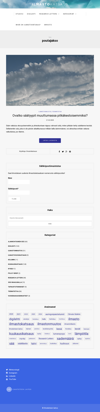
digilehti (14, 319)
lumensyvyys (59, 334)
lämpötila (81, 334)
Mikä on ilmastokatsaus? (28, 25)
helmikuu (52, 319)
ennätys (26, 319)
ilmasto (73, 319)
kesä (59, 328)
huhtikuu (62, 319)
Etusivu (19, 14)
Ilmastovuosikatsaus (17, 255)
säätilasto (23, 343)
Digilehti (31, 14)
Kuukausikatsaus (15, 264)
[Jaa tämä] (59, 152)
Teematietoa (57, 111)
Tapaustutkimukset (16, 287)
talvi (33, 343)
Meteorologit (14, 370)
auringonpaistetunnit (54, 314)
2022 (26, 314)
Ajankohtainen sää (16, 241)
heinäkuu (36, 319)
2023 (33, 314)
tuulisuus (64, 343)
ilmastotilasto (70, 324)
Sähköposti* (13, 189)
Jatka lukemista (50, 140)
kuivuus (86, 329)
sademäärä (65, 339)
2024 (40, 314)
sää (11, 343)
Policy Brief (13, 273)
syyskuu (87, 338)
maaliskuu (12, 338)
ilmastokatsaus (21, 324)
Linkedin (12, 376)
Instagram (13, 373)
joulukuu (36, 329)
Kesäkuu (68, 329)
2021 (19, 314)
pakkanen (32, 338)
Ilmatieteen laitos (16, 329)
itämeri (28, 329)
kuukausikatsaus (21, 334)
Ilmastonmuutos (45, 111)
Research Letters (48, 14)
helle (44, 319)
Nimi (10, 178)
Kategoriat (68, 14)
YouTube (12, 379)
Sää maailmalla (15, 282)
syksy (79, 339)
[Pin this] (70, 152)
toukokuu (53, 343)
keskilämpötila (48, 329)
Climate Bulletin (74, 314)
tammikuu (43, 343)
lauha (39, 334)
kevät (77, 328)
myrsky (22, 339)
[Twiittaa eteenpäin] (63, 152)
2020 (11, 314)
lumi (69, 334)
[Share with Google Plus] (66, 152)
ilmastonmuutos (49, 324)
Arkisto (48, 25)
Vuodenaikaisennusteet (18, 296)
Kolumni (11, 260)
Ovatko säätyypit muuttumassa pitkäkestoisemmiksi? (50, 115)
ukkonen (75, 343)
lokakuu (47, 334)
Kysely (10, 269)
